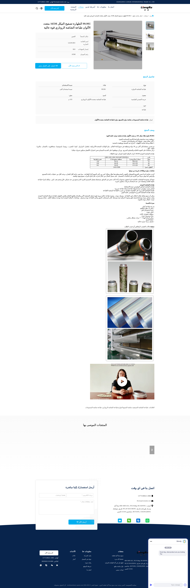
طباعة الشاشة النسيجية (140, 407)
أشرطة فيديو (90, 7)
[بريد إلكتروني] (122, 522)
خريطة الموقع (87, 566)
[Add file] (185, 585)
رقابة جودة (88, 563)
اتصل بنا (111, 7)
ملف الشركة (87, 555)
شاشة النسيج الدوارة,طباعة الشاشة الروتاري (117, 407)
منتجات (81, 7)
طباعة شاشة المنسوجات (93, 407)
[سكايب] (140, 522)
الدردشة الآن (54, 8)
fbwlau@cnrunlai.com (144, 501)
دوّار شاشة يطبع (137, 16)
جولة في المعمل (86, 559)
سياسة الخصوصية (131, 585)
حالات (74, 555)
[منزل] (146, 8)
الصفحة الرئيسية (73, 8)
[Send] (151, 585)
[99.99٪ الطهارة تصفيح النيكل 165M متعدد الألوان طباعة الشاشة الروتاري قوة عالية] (118, 45)
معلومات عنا (101, 7)
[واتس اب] (149, 522)
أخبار (74, 559)
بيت (151, 16)
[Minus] (151, 541)
